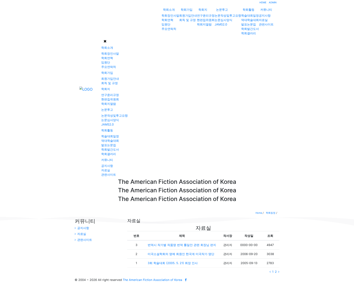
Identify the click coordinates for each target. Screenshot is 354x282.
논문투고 (222, 9)
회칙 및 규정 (187, 20)
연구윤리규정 (206, 15)
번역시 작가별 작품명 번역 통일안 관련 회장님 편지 (182, 245)
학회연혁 (167, 20)
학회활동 (248, 9)
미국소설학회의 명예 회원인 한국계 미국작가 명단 (181, 254)
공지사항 (265, 15)
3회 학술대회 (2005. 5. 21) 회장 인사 (173, 263)
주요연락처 (169, 29)
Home (259, 212)
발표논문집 (248, 24)
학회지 (202, 9)
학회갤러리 (248, 33)
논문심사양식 (223, 20)
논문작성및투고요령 (228, 15)
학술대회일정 (250, 15)
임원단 (166, 24)
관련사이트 (266, 24)
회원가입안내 (188, 15)
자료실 (263, 20)
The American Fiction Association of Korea (152, 280)
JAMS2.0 (221, 24)
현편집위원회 (206, 20)
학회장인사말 (170, 15)
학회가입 (186, 9)
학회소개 (169, 9)
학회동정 (270, 212)
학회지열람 (204, 24)
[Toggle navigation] (77, 89)
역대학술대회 (250, 20)
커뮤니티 (266, 9)
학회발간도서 (250, 29)
